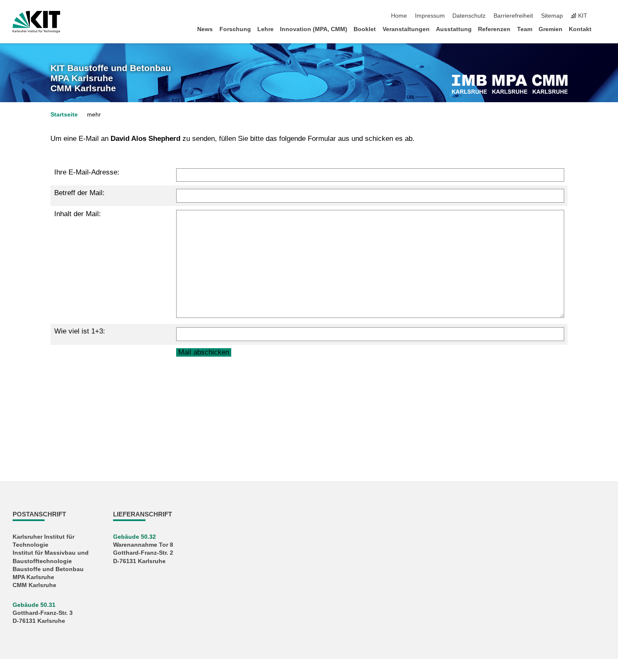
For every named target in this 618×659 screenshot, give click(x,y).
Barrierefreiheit (513, 16)
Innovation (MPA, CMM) (313, 29)
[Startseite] (602, 28)
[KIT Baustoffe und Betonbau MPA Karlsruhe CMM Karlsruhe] (510, 84)
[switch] (602, 16)
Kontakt (580, 29)
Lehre (265, 29)
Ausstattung (454, 29)
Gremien (551, 29)
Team (524, 29)
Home (399, 16)
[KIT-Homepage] (36, 22)
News (205, 29)
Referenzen (494, 29)
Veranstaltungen (406, 29)
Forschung (235, 29)
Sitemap (552, 16)
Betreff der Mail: (79, 193)
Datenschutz (469, 16)
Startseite (64, 114)
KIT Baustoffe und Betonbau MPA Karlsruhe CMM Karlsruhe (110, 78)
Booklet (365, 29)
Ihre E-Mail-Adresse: (86, 172)
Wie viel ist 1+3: (79, 331)
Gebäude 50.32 (134, 537)
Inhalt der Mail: (77, 214)
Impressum (430, 16)
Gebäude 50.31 (34, 605)
